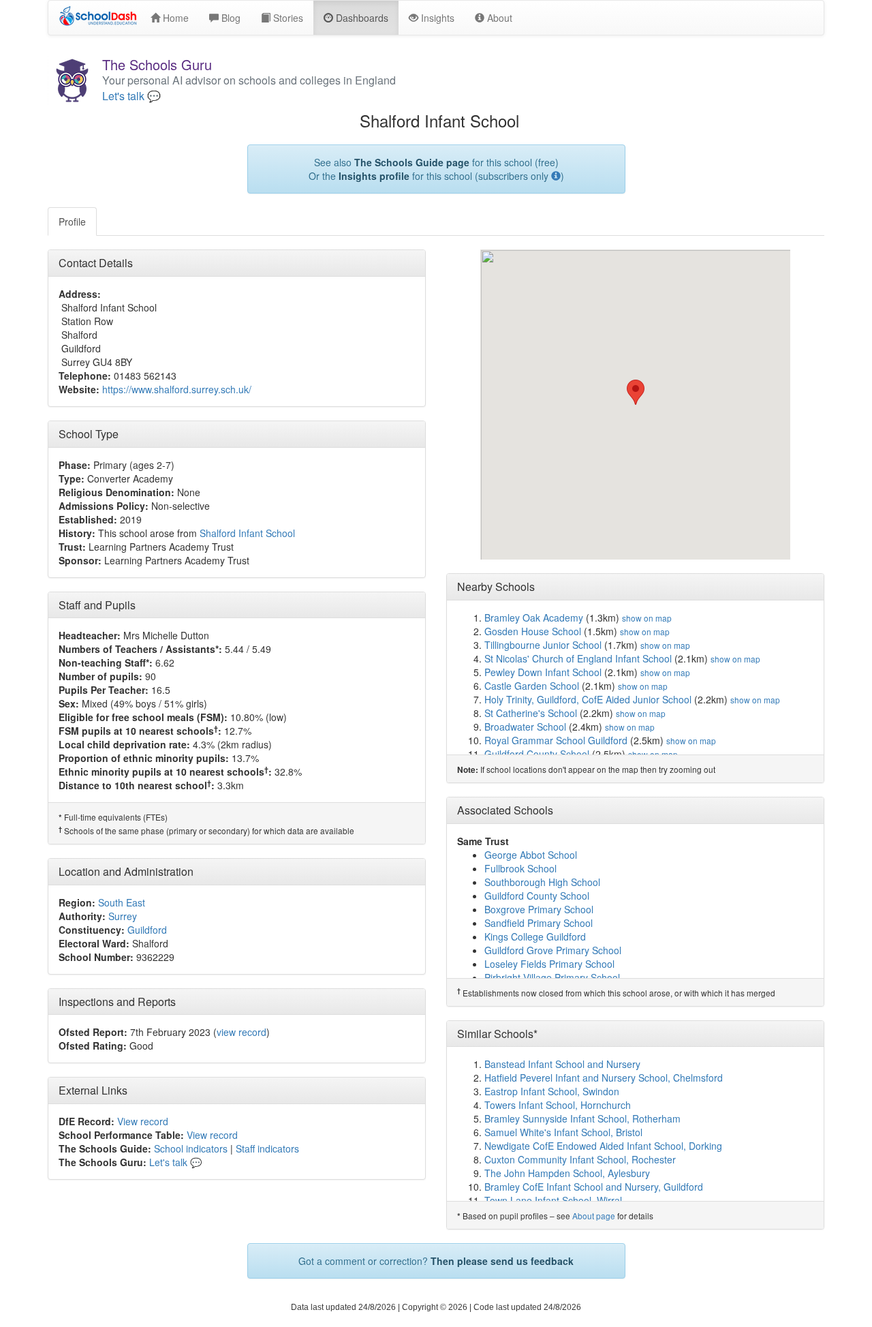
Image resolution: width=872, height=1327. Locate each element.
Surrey (122, 916)
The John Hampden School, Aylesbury (567, 1173)
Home (174, 18)
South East (121, 902)
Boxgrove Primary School (538, 909)
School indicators (191, 1148)
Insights (436, 18)
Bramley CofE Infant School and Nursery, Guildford (593, 1186)
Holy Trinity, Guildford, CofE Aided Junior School (587, 699)
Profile (72, 221)
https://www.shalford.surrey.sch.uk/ (176, 389)
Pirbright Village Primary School (552, 977)
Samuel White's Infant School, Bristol (563, 1132)
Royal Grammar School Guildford (555, 740)
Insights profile (374, 176)
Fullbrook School (520, 868)
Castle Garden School (531, 685)
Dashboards (360, 18)
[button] (635, 392)
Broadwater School (525, 726)
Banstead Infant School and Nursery (562, 1064)
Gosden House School (532, 631)
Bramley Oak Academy (533, 617)
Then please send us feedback (502, 1261)
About (498, 18)
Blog (229, 18)
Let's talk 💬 (131, 96)
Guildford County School (536, 754)
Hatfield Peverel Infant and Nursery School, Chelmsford (603, 1077)
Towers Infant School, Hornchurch (557, 1105)
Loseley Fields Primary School (549, 964)
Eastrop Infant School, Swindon (551, 1091)
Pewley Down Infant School (543, 672)
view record (241, 1032)
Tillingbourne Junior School (543, 645)
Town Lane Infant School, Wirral (553, 1200)
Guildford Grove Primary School (552, 950)
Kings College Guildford (535, 936)
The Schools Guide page (411, 162)
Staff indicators (267, 1148)
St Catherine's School (530, 713)
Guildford (147, 929)
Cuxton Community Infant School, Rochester (580, 1159)
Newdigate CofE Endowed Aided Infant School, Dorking (603, 1146)
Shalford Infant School (247, 533)
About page (593, 1215)
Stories (286, 18)
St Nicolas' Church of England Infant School (578, 658)
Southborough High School (542, 882)
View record (142, 1121)
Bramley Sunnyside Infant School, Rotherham (582, 1118)
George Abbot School (530, 854)
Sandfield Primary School (538, 923)
